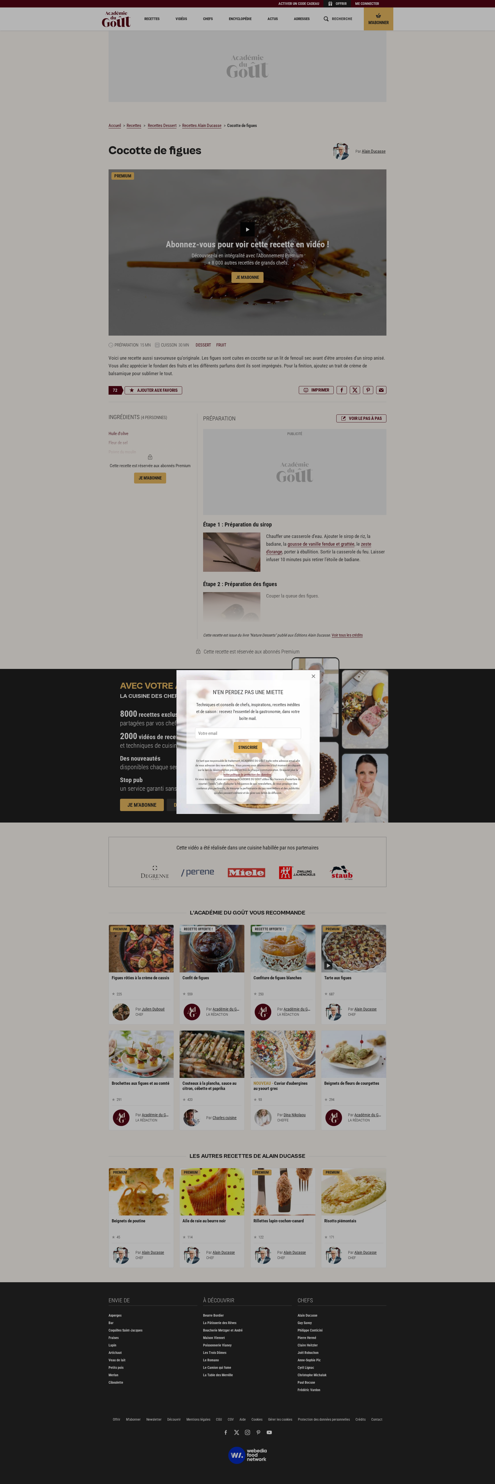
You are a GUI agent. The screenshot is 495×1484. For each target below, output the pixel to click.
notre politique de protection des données (247, 774)
